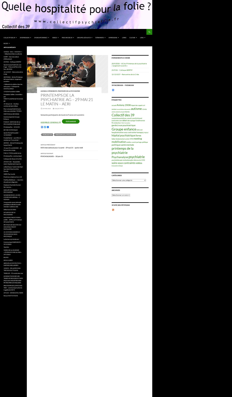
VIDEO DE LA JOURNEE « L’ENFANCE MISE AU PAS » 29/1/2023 (13, 252)
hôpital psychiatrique (123, 135)
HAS (138, 130)
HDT (141, 130)
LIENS (142, 37)
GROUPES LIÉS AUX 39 (84, 37)
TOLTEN (6, 247)
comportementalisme (119, 118)
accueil (114, 105)
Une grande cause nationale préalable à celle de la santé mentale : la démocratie (12, 204)
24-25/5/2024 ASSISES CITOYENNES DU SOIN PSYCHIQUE (12, 234)
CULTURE (132, 37)
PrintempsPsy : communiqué (13, 156)
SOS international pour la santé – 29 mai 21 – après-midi (62, 146)
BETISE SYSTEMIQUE (11, 130)
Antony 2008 (124, 105)
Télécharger (71, 121)
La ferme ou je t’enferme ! (11, 239)
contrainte (115, 121)
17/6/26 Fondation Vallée (12, 91)
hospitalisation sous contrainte (124, 132)
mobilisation (47, 134)
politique (145, 142)
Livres (124, 37)
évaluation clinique (117, 166)
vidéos (138, 163)
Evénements (52, 91)
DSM (120, 120)
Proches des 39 (67, 37)
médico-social (131, 142)
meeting (138, 138)
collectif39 (59, 108)
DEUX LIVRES (8, 260)
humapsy (140, 132)
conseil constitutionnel (134, 118)
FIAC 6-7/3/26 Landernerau (12, 153)
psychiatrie (137, 157)
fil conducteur (116, 123)
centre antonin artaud (118, 112)
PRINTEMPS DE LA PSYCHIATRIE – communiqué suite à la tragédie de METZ (13, 288)
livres (138, 135)
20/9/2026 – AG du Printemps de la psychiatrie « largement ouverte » (13, 79)
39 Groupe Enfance (40, 37)
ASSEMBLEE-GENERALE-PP (51, 122)
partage (139, 142)
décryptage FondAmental (136, 121)
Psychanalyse (120, 157)
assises (114, 109)
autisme (136, 108)
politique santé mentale (123, 144)
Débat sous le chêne (10, 209)
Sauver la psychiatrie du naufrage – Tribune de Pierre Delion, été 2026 (13, 67)
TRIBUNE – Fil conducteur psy (13, 273)
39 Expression (24, 37)
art (144, 105)
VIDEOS (54, 37)
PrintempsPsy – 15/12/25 (12, 127)
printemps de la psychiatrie (65, 134)
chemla (127, 112)
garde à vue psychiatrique (123, 125)
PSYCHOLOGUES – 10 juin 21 (52, 155)
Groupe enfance (124, 129)
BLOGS (6, 43)
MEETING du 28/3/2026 (11, 114)
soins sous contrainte (123, 162)
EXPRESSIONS (113, 37)
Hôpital (146, 132)
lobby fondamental (118, 139)
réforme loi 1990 (139, 160)
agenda (44, 91)
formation (127, 123)
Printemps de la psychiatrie (69, 91)
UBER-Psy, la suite (9, 174)
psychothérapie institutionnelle (122, 160)
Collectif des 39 (9, 37)
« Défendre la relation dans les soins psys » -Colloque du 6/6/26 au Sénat (13, 86)
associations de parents (124, 109)
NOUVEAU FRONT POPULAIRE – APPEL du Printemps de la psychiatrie (13, 220)
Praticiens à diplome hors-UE (13, 177)
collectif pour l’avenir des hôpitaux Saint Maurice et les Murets (13, 169)
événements (99, 37)
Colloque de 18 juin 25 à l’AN (13, 159)
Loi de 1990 (129, 139)
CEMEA (144, 109)
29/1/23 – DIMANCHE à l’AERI (13, 293)
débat (124, 120)
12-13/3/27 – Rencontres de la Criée (125, 74)
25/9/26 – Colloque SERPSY (122, 70)
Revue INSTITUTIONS (11, 296)
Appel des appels (137, 105)
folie (122, 123)
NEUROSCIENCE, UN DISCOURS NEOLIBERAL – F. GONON (12, 197)
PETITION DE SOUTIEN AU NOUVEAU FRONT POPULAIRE (12, 227)
